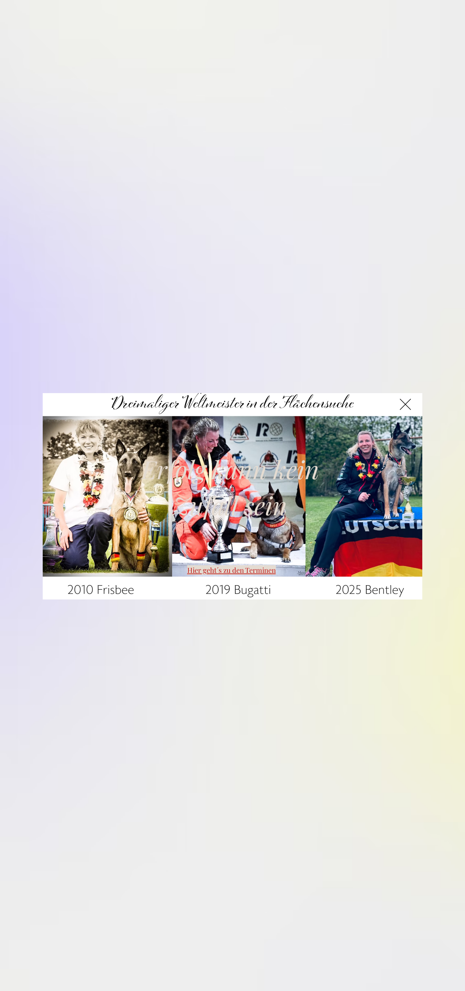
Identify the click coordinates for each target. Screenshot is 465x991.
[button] (405, 404)
